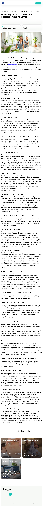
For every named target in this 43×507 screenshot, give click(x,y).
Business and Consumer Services (13, 11)
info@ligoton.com (23, 498)
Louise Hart (4, 23)
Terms (36, 503)
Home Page (5, 498)
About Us (28, 503)
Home (2, 11)
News (5, 11)
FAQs (16, 498)
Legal (40, 503)
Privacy (32, 503)
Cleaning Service (12, 64)
